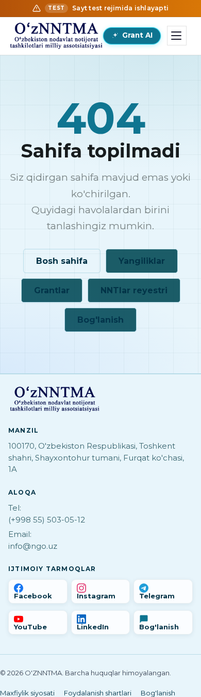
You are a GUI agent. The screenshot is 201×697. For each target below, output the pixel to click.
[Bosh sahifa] (56, 36)
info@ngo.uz (32, 546)
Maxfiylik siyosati (27, 693)
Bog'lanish (100, 320)
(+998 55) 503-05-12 (46, 520)
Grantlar (52, 290)
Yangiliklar (142, 261)
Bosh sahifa (62, 261)
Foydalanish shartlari (97, 693)
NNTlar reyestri (133, 290)
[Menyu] (177, 35)
